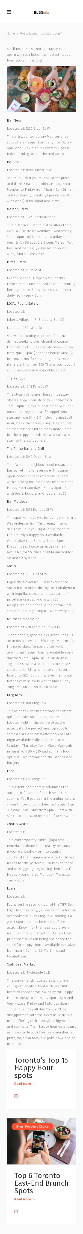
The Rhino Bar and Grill (25, 448)
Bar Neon (14, 120)
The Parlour (16, 378)
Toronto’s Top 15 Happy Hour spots (41, 1068)
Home (11, 33)
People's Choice (37, 1127)
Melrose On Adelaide (23, 619)
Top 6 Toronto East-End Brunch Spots (41, 1183)
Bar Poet (14, 162)
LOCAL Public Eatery (22, 303)
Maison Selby (17, 209)
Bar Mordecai (18, 501)
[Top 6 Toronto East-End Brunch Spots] (41, 1141)
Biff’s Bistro (16, 262)
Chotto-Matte (18, 824)
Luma (11, 888)
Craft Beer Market (21, 964)
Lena (11, 771)
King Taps (14, 695)
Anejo (11, 566)
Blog (19, 1127)
